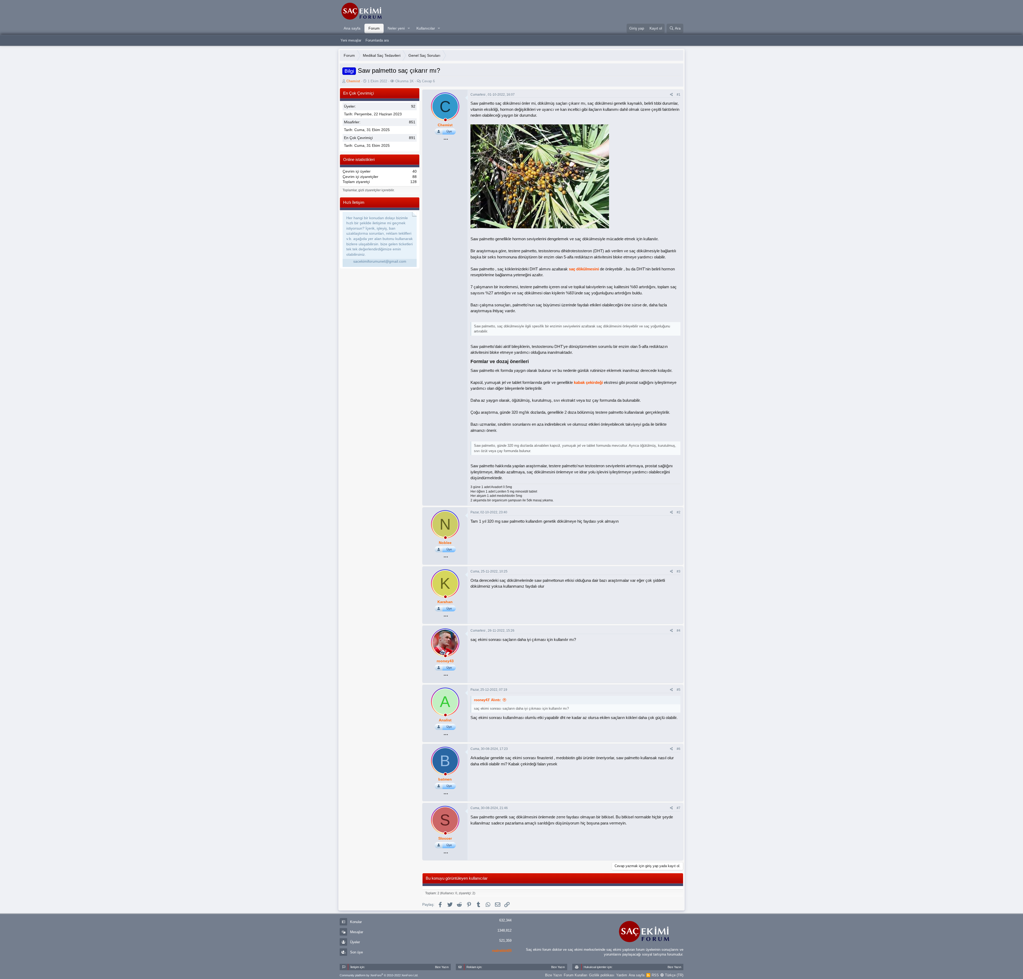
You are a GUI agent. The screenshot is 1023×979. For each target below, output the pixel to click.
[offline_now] (445, 120)
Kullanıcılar (425, 28)
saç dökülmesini (584, 269)
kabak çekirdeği (588, 382)
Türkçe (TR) (673, 975)
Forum (374, 28)
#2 (678, 512)
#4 (678, 630)
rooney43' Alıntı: (487, 700)
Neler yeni (396, 28)
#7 (678, 808)
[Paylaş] (671, 95)
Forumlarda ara (377, 40)
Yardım (621, 975)
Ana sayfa (352, 28)
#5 (678, 690)
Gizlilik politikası (601, 975)
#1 (678, 94)
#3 (678, 571)
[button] (408, 28)
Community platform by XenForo (379, 975)
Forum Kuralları (575, 975)
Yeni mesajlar (350, 40)
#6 (678, 749)
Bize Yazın (553, 975)
